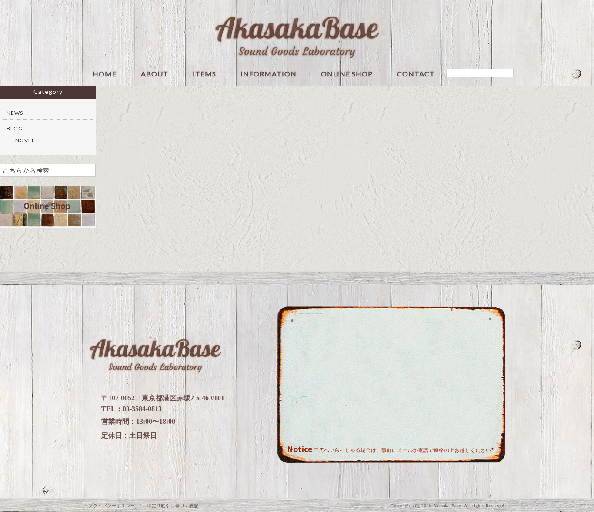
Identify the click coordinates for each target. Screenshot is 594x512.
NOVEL (25, 140)
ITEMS (204, 74)
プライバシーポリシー (111, 505)
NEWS (15, 113)
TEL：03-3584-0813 (131, 408)
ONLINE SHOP (347, 74)
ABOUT (154, 74)
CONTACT (416, 74)
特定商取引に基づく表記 (172, 505)
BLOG (15, 128)
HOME (105, 74)
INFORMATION (268, 74)
